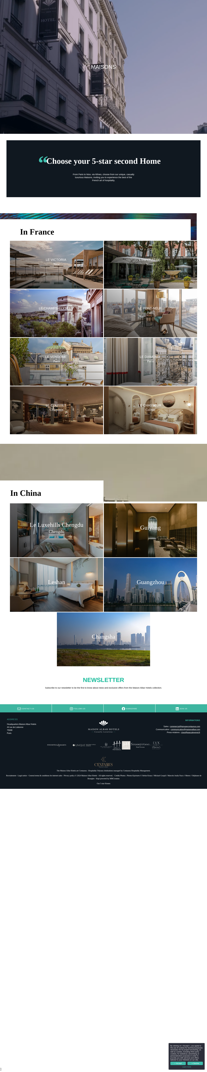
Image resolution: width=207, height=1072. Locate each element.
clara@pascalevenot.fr (190, 732)
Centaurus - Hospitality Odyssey (91, 771)
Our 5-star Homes (103, 783)
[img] (150, 265)
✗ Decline (195, 1063)
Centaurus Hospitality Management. (136, 771)
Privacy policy (69, 776)
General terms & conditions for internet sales (45, 776)
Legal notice (22, 776)
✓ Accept (178, 1063)
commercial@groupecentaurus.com (185, 726)
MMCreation (114, 779)
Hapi (98, 779)
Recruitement (11, 776)
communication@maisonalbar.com (185, 729)
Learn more (186, 1067)
